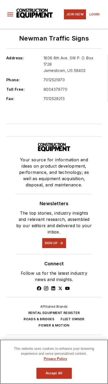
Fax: (10, 98)
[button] (10, 14)
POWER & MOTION (54, 325)
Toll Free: (15, 89)
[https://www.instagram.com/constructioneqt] (46, 288)
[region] (54, 362)
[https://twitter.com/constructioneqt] (60, 288)
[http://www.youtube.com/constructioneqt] (67, 288)
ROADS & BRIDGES (39, 319)
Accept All (54, 373)
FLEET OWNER (72, 319)
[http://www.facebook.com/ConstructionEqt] (39, 288)
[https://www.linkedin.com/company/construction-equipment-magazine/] (53, 288)
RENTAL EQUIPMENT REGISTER (54, 313)
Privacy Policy (55, 359)
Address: (15, 58)
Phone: (13, 80)
